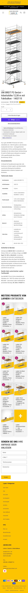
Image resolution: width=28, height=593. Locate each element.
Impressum (22, 590)
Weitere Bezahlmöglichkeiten (14, 123)
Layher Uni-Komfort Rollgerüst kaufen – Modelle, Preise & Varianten (7, 402)
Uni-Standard (6, 498)
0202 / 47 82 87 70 (6, 137)
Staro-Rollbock (6, 512)
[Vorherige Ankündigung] (3, 2)
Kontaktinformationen (14, 590)
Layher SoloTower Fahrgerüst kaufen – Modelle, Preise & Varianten (7, 322)
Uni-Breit (5, 505)
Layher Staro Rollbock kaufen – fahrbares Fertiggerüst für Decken (20, 401)
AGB (24, 588)
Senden (6, 477)
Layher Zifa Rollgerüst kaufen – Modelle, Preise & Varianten (20, 321)
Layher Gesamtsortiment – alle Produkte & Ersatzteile (20, 428)
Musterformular (6, 532)
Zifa (4, 491)
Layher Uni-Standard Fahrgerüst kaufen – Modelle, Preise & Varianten (20, 349)
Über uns (5, 529)
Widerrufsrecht (10, 588)
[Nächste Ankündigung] (25, 2)
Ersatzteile (5, 515)
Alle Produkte (6, 519)
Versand (7, 104)
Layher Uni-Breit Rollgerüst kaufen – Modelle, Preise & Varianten (20, 374)
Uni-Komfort (6, 508)
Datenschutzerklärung (18, 588)
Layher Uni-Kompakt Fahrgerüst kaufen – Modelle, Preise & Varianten (7, 375)
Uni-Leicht (5, 494)
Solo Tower (5, 487)
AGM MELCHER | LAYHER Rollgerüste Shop (13, 586)
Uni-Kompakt (6, 501)
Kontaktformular (7, 536)
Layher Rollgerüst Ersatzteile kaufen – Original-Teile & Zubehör (7, 429)
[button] (3, 12)
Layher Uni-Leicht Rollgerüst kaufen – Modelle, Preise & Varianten (7, 349)
